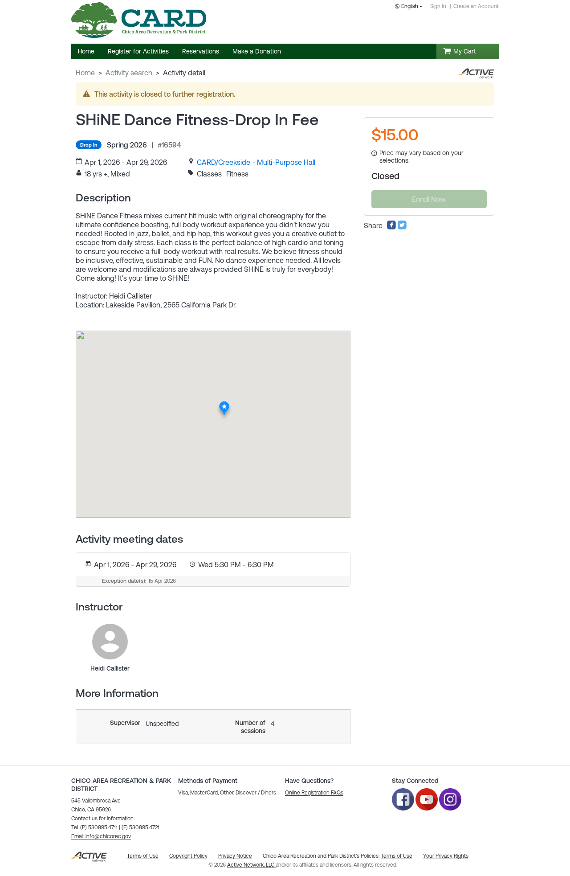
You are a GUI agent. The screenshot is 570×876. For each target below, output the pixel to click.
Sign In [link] (438, 6)
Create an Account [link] (476, 6)
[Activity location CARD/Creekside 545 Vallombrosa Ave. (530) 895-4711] (224, 404)
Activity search (129, 73)
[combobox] (410, 7)
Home (85, 73)
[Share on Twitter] (402, 227)
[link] (256, 162)
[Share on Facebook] (391, 227)
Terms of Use (396, 856)
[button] (101, 836)
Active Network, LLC (251, 865)
